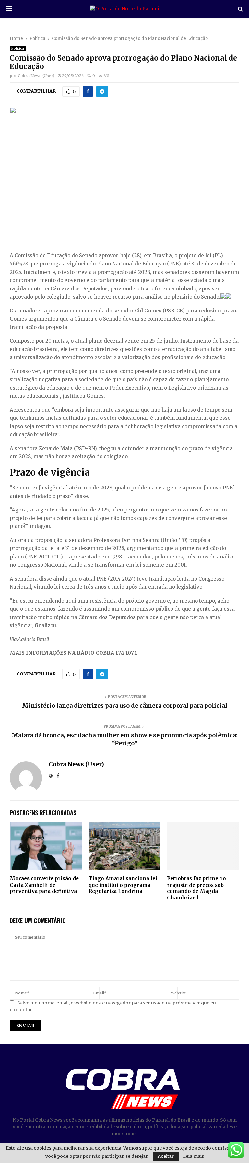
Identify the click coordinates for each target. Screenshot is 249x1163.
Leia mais (193, 1156)
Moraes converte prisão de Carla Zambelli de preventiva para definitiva (44, 884)
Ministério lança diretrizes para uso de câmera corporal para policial (124, 705)
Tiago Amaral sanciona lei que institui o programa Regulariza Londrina (123, 884)
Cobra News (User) (36, 75)
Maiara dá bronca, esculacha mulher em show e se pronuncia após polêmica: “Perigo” (125, 739)
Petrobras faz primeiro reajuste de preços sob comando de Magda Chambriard (196, 888)
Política (17, 48)
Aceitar (166, 1156)
